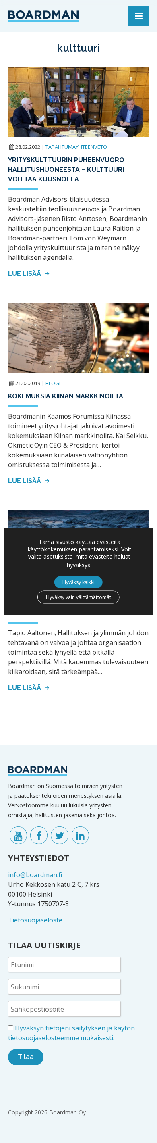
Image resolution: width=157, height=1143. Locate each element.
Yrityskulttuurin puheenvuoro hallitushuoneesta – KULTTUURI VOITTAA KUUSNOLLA (66, 169)
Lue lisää (25, 273)
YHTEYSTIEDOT (38, 858)
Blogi (52, 383)
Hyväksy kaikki (78, 582)
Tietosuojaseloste (35, 920)
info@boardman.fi (35, 874)
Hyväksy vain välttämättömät (78, 597)
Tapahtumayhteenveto (76, 146)
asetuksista (58, 556)
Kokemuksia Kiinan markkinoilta (65, 396)
